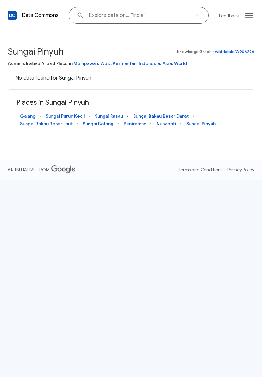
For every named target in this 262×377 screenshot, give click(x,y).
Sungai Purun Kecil (65, 116)
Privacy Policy (240, 170)
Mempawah (85, 63)
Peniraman (135, 124)
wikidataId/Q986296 (234, 51)
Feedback (229, 16)
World (180, 63)
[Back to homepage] (12, 15)
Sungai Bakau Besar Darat (161, 116)
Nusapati (166, 124)
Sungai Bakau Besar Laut (46, 124)
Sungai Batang (98, 124)
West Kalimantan (118, 63)
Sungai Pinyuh (201, 124)
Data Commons (40, 15)
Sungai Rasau (109, 116)
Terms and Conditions (200, 170)
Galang (27, 116)
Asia (167, 63)
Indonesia (149, 63)
